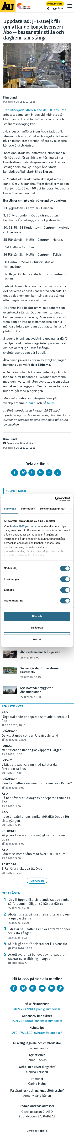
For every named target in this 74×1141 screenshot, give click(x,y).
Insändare (9, 731)
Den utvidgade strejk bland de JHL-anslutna (34, 110)
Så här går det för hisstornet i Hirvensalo (37, 946)
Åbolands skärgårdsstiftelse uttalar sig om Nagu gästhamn (39, 919)
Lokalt (7, 760)
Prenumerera (54, 3)
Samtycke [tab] (10, 508)
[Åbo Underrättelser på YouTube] (42, 988)
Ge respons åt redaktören (20, 443)
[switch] (65, 579)
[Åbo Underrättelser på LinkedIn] (51, 988)
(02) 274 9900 (24, 1009)
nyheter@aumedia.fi (48, 1033)
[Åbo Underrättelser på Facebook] (13, 988)
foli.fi (50, 403)
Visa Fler (37, 880)
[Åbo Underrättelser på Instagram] (32, 988)
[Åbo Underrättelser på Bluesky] (23, 988)
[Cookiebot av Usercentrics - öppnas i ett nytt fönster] (55, 499)
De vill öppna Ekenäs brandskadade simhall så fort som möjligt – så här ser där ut (40, 904)
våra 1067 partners (24, 526)
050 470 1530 (22, 1033)
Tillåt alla (37, 616)
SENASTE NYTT (12, 706)
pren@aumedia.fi (48, 1009)
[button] (54, 8)
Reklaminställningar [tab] (52, 508)
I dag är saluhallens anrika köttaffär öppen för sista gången (39, 933)
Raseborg (9, 864)
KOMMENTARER (16, 491)
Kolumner (9, 831)
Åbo (5, 712)
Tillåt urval (37, 627)
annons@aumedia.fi (48, 1021)
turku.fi (30, 403)
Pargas (7, 746)
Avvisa (37, 639)
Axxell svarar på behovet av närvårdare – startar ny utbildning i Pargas (37, 959)
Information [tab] (28, 508)
